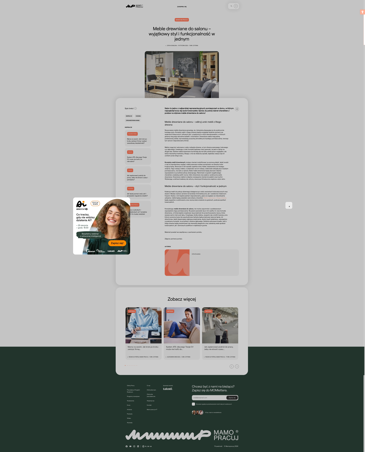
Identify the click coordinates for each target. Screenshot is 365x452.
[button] (362, 12)
